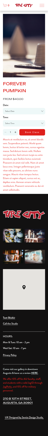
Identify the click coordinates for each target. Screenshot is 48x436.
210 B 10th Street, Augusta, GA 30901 (18, 400)
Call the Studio (10, 323)
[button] (25, 289)
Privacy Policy (10, 355)
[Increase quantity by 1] (15, 132)
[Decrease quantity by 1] (5, 132)
